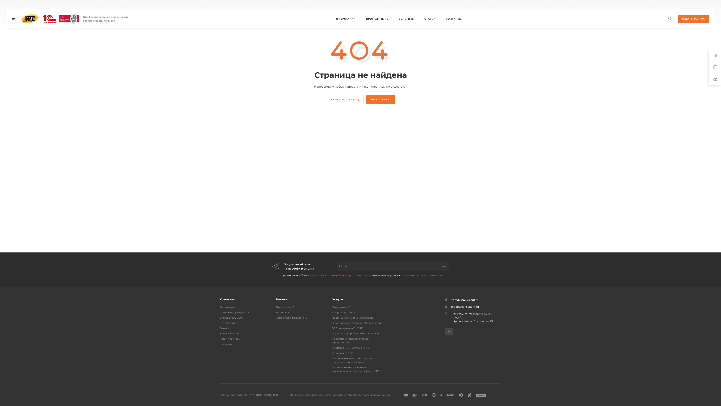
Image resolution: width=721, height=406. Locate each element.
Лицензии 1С (284, 312)
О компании (227, 307)
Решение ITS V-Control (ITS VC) (351, 347)
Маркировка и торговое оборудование (357, 322)
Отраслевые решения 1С (291, 317)
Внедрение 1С (341, 307)
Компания (227, 299)
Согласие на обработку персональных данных (361, 394)
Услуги (337, 299)
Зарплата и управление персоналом (355, 333)
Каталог (282, 299)
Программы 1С (285, 307)
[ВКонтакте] (288, 5)
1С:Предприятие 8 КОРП (347, 328)
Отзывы (224, 328)
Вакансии (226, 343)
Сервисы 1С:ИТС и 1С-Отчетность (352, 317)
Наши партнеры (230, 338)
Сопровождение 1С (344, 312)
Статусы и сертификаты (234, 312)
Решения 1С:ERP (342, 352)
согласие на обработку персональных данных (345, 275)
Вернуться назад (345, 99)
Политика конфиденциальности (310, 394)
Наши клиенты (229, 333)
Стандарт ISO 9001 (231, 317)
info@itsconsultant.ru (464, 306)
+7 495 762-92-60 (486, 5)
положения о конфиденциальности (421, 275)
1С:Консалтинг (229, 322)
